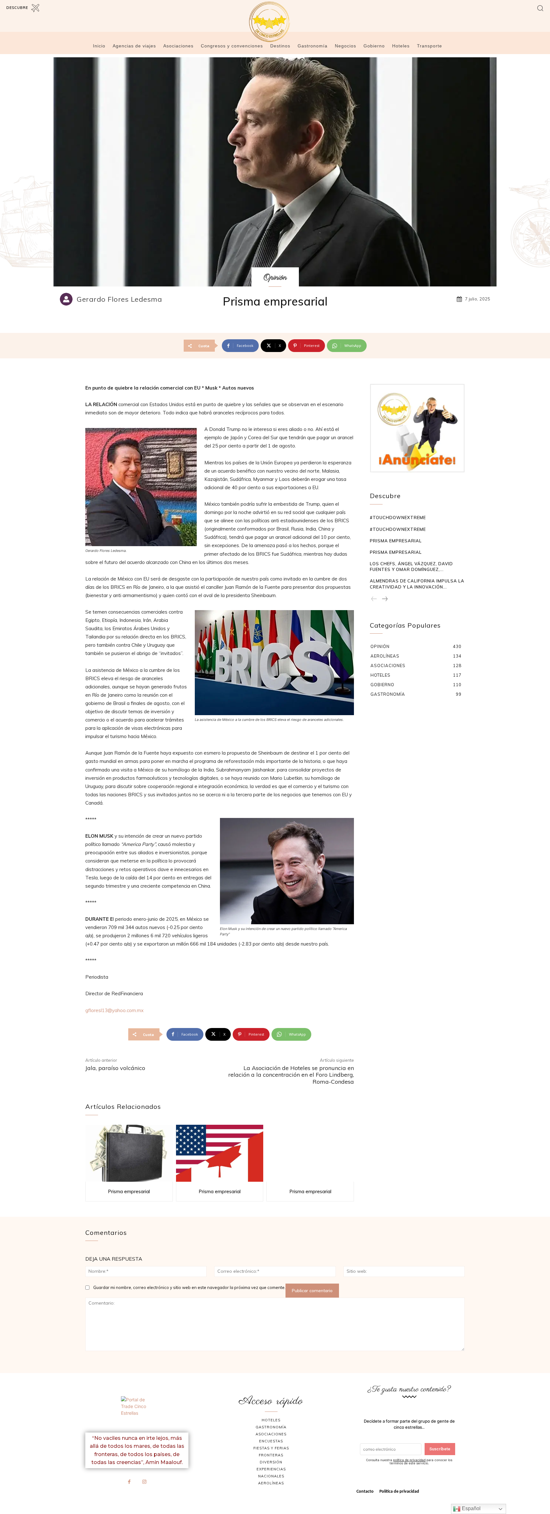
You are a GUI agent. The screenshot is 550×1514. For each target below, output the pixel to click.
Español (471, 1508)
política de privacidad (409, 1460)
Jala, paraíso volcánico (115, 1068)
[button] (540, 8)
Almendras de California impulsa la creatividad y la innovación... (417, 583)
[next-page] (384, 599)
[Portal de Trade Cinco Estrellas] (136, 1411)
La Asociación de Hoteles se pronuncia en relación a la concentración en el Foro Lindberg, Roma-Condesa (291, 1074)
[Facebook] (129, 1482)
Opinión (275, 277)
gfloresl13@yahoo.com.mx (114, 1010)
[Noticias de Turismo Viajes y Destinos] (275, 22)
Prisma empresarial (129, 1191)
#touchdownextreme (398, 517)
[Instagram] (144, 1482)
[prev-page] (374, 599)
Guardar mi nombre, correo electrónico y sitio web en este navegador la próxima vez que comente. (189, 1287)
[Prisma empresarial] (129, 1153)
